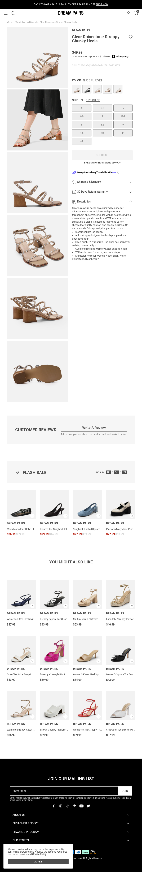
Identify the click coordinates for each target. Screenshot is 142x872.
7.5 (123, 116)
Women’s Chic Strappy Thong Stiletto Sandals (97, 729)
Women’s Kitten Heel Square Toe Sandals (94, 674)
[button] (6, 13)
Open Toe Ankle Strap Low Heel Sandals (28, 674)
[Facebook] (54, 806)
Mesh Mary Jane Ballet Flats (21, 529)
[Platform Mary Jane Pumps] (120, 504)
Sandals (20, 22)
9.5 (81, 133)
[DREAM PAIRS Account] (128, 13)
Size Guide (93, 100)
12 (81, 141)
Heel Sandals (32, 22)
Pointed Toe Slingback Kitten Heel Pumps (54, 529)
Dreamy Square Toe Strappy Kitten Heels (61, 619)
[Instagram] (61, 806)
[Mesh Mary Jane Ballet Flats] (21, 504)
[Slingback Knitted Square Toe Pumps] (87, 504)
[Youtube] (81, 806)
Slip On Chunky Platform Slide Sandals (60, 729)
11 (123, 133)
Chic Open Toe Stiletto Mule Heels (124, 729)
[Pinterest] (74, 806)
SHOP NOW (102, 4)
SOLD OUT (102, 155)
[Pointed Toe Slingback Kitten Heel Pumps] (54, 504)
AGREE (38, 861)
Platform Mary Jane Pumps (120, 529)
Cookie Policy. (39, 854)
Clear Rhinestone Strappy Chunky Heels (58, 22)
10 (102, 133)
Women (11, 22)
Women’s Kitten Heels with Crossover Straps (30, 619)
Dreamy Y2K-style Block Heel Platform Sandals (65, 674)
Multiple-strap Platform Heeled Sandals (94, 619)
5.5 (102, 108)
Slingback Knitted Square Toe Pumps (87, 529)
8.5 (102, 124)
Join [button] (125, 791)
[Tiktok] (67, 806)
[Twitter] (88, 806)
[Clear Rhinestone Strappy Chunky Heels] (76, 89)
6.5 (81, 116)
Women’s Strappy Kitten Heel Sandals (27, 729)
